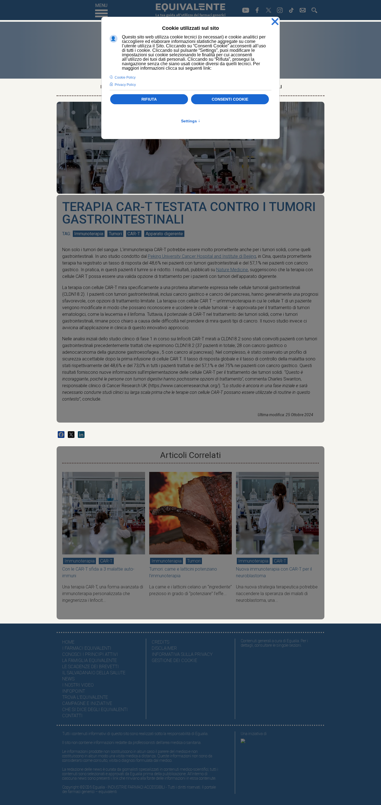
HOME (68, 642)
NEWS (68, 679)
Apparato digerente (164, 233)
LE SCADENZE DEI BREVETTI (90, 666)
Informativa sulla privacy (182, 654)
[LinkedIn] (81, 434)
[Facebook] (61, 434)
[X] (71, 434)
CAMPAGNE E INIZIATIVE (87, 703)
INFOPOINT (73, 691)
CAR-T (133, 233)
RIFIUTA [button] (149, 99)
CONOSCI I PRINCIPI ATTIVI (90, 654)
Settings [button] (190, 121)
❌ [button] (275, 22)
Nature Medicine (232, 269)
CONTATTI (72, 715)
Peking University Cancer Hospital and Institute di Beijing (202, 256)
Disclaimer (164, 648)
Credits (160, 642)
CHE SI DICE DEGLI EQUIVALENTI (95, 709)
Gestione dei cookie (174, 660)
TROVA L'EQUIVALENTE (85, 697)
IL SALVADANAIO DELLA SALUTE (94, 672)
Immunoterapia (88, 233)
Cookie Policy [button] (125, 77)
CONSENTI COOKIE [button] (230, 99)
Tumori (115, 233)
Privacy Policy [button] (125, 85)
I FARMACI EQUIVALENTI (86, 648)
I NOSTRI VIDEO (78, 685)
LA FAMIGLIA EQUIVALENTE (89, 660)
